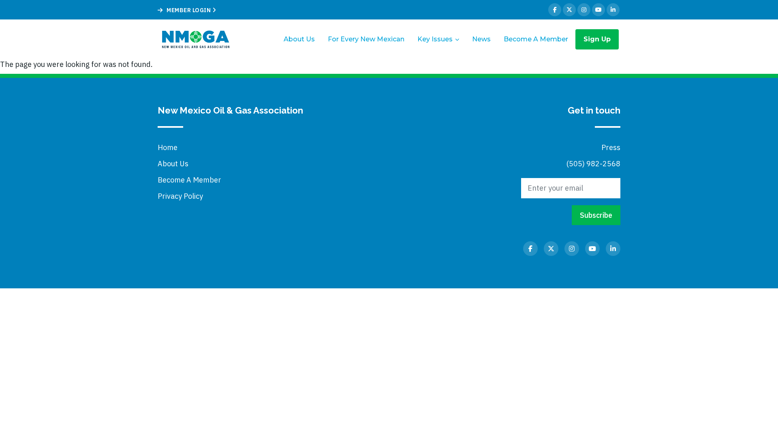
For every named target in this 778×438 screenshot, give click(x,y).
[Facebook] (554, 9)
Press (610, 147)
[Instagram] (583, 9)
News (481, 39)
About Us (299, 39)
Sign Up (597, 39)
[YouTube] (598, 9)
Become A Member (536, 39)
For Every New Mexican (366, 39)
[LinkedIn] (613, 9)
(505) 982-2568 (593, 163)
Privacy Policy (180, 196)
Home (167, 147)
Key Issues (435, 39)
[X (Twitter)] (569, 9)
